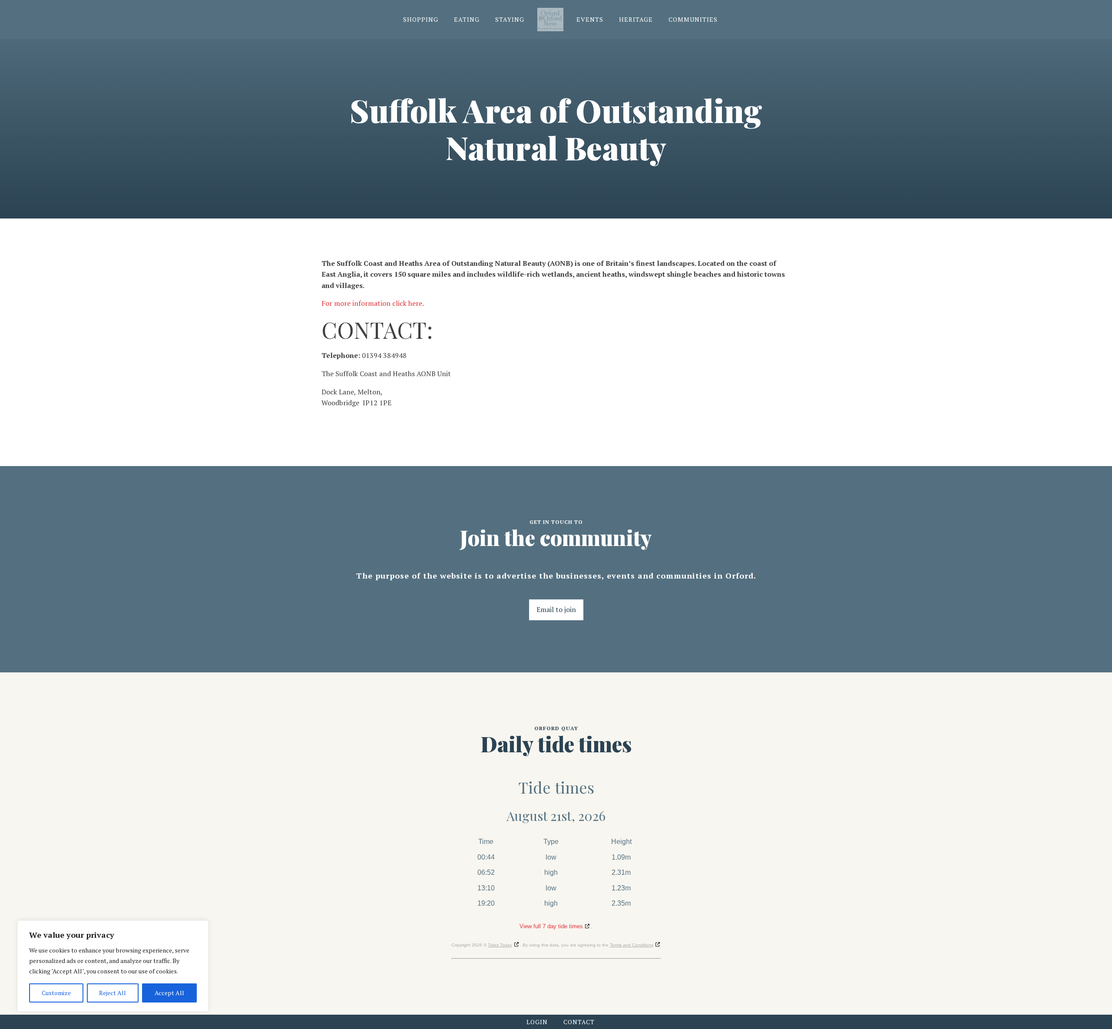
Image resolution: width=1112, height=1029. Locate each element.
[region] (112, 966)
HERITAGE (636, 19)
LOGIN (537, 1022)
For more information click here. (372, 303)
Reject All (112, 993)
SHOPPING (420, 19)
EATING (467, 19)
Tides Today (500, 945)
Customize (56, 993)
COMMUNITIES (693, 19)
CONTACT (579, 1022)
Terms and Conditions (631, 945)
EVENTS (589, 19)
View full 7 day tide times (551, 926)
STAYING (509, 19)
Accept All (169, 993)
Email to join (556, 609)
